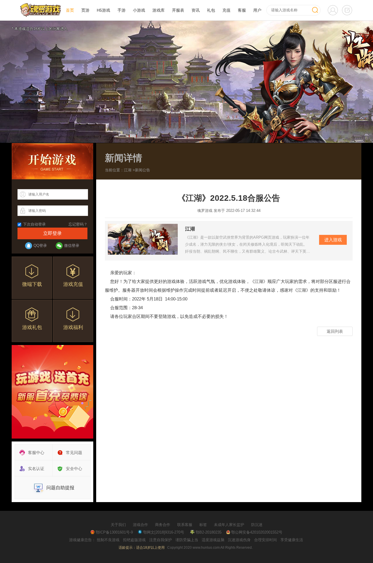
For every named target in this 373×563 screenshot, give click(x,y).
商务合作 (162, 524)
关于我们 (118, 524)
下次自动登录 (34, 224)
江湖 (127, 170)
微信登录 (71, 245)
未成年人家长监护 (229, 524)
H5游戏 (103, 10)
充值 (226, 10)
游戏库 (158, 10)
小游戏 (139, 10)
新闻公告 (142, 170)
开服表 (178, 10)
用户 (257, 10)
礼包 (211, 10)
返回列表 (335, 331)
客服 (242, 10)
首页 (70, 10)
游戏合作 (140, 524)
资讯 (195, 10)
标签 (203, 524)
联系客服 (184, 524)
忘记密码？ (77, 224)
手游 (121, 10)
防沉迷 (257, 524)
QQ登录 (40, 245)
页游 (85, 10)
